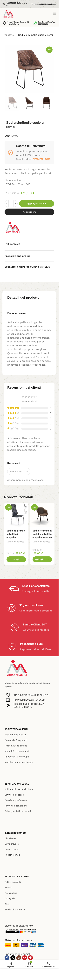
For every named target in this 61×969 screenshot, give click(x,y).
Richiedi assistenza (15, 734)
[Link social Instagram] (18, 957)
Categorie (10, 898)
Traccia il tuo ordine (16, 745)
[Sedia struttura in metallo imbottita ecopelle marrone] (42, 515)
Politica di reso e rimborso (19, 789)
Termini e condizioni (16, 805)
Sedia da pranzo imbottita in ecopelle (16, 534)
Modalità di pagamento (17, 751)
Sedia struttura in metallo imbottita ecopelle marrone (42, 534)
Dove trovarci (12, 844)
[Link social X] (12, 957)
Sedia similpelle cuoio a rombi (36, 34)
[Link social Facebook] (7, 957)
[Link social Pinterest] (30, 957)
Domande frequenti (16, 740)
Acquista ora (29, 212)
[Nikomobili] (13, 227)
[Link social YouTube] (24, 957)
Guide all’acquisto (15, 909)
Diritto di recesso (14, 794)
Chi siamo (10, 838)
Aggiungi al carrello (37, 203)
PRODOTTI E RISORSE (17, 876)
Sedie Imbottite (15, 541)
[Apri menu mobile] (54, 13)
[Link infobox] (14, 4)
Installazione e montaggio (19, 762)
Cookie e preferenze (16, 800)
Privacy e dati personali (18, 811)
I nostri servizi (12, 854)
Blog (7, 904)
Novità (8, 887)
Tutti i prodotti (13, 882)
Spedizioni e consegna (17, 756)
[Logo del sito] (8, 13)
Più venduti (11, 893)
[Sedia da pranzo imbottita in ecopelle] (16, 515)
